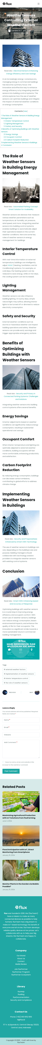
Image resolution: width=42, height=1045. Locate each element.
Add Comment (10, 742)
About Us (21, 958)
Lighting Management (13, 123)
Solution (24, 33)
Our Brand (21, 955)
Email (6, 727)
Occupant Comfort (13, 137)
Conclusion (6, 145)
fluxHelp (21, 991)
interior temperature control (16, 678)
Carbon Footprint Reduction (16, 140)
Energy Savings (11, 134)
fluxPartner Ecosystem (21, 975)
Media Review (21, 964)
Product (17, 33)
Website (7, 735)
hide (25, 111)
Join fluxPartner (21, 969)
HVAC (10, 265)
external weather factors (14, 669)
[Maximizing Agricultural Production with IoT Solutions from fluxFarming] (20, 801)
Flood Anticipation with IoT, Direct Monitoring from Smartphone (18, 850)
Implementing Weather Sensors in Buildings (19, 142)
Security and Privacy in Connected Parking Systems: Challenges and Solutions (21, 396)
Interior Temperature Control (16, 121)
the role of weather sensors (16, 683)
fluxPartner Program (21, 972)
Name (7, 720)
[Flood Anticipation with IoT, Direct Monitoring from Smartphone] (20, 835)
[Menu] (39, 4)
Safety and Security (13, 126)
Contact (21, 961)
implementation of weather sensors (19, 674)
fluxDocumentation (21, 997)
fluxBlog (21, 994)
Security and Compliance (21, 1000)
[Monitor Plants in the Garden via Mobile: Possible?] (20, 870)
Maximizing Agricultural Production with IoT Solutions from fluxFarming (19, 816)
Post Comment (11, 771)
